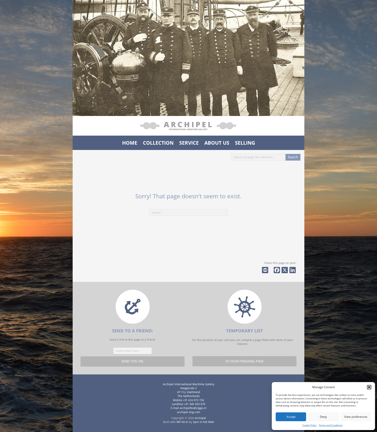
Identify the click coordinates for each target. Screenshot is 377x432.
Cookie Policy (309, 425)
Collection (158, 142)
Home (129, 142)
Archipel (200, 418)
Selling (245, 142)
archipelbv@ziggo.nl (193, 408)
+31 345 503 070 (194, 404)
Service (189, 142)
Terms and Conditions (331, 425)
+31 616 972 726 (193, 400)
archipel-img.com (188, 412)
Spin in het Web (203, 422)
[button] (369, 387)
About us (216, 142)
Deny (323, 417)
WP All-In (182, 422)
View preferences (355, 417)
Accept (291, 417)
